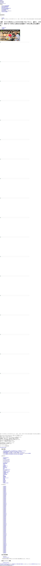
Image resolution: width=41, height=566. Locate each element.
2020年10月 (4, 545)
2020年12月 (4, 543)
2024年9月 (4, 505)
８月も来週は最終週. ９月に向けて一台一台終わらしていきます (12, 451)
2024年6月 (4, 508)
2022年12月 (4, 523)
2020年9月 (4, 546)
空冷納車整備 (5, 474)
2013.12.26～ (5, 556)
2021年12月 (4, 533)
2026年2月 (4, 491)
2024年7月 (4, 507)
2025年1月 (4, 502)
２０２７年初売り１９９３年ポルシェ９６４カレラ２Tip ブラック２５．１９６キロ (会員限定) (17, 453)
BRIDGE (5, 7)
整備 (3, 468)
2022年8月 (4, 526)
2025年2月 (4, 501)
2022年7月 (4, 527)
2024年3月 (4, 510)
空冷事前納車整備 (5, 472)
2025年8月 (4, 496)
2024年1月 (4, 512)
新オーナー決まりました (6, 469)
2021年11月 (4, 534)
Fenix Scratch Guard (5, 457)
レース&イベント (5, 462)
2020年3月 (4, 551)
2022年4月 (4, 530)
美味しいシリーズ (5, 477)
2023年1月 (4, 522)
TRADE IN (5, 6)
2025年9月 (4, 495)
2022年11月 (4, 524)
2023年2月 (4, 521)
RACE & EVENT (6, 10)
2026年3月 (4, 490)
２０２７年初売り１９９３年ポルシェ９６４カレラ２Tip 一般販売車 (13, 454)
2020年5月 (4, 549)
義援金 (4, 478)
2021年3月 (4, 541)
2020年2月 (4, 552)
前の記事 (1, 447)
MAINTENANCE (6, 8)
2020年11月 (4, 544)
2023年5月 (4, 519)
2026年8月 (4, 486)
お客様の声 (4, 458)
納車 (3, 475)
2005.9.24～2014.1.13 (6, 557)
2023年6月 (4, 518)
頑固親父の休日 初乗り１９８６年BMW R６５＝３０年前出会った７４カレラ (14, 450)
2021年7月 (4, 537)
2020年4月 (4, 550)
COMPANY (4, 11)
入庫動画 (3, 28)
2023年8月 (4, 516)
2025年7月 (4, 497)
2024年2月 (4, 511)
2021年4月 (4, 540)
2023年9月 (4, 515)
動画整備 (4, 466)
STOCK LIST (5, 5)
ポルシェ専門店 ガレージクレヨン (9, 564)
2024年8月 (4, 506)
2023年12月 (4, 513)
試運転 (4, 479)
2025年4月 (4, 499)
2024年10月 (4, 504)
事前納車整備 (5, 463)
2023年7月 (4, 517)
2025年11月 (4, 493)
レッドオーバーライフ (6, 461)
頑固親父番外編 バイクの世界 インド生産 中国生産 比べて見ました (14, 452)
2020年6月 (4, 548)
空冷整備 (4, 473)
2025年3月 (4, 500)
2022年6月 (4, 528)
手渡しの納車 (5, 467)
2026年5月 (4, 488)
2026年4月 (4, 489)
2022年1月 (4, 532)
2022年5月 (4, 529)
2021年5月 (4, 539)
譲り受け (4, 480)
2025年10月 (4, 494)
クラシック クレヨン (6, 459)
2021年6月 (4, 538)
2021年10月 (4, 535)
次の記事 (4, 447)
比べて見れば (5, 470)
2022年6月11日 (4, 27)
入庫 (3, 464)
